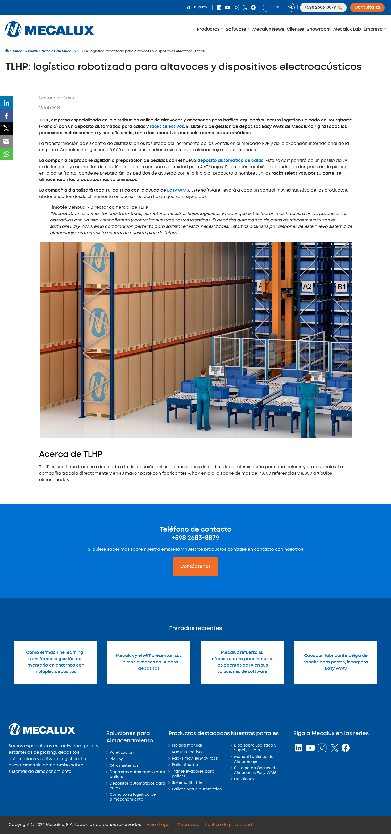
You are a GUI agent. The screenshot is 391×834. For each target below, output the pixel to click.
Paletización (122, 753)
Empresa (374, 29)
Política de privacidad (228, 825)
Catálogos (244, 779)
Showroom (319, 29)
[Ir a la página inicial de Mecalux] (7, 51)
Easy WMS (178, 190)
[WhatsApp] (6, 154)
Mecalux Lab (347, 29)
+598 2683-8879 (195, 538)
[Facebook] (6, 115)
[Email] (6, 141)
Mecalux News (268, 29)
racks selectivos (167, 127)
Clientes (295, 29)
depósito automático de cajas (230, 161)
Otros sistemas (124, 766)
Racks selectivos (187, 752)
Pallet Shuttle (185, 765)
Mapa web (187, 825)
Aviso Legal (159, 825)
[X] (6, 128)
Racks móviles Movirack (195, 758)
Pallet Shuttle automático (197, 789)
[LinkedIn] (6, 102)
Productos (209, 29)
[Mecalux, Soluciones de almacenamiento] (49, 39)
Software (236, 29)
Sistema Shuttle (187, 783)
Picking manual (187, 745)
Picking (117, 759)
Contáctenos (195, 567)
